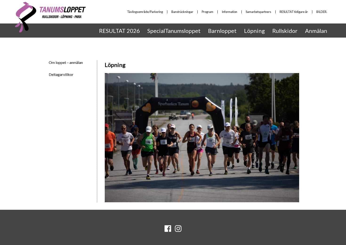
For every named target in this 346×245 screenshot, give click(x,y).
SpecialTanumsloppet (174, 30)
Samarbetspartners (258, 12)
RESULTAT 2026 (119, 30)
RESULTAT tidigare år (294, 12)
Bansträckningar (182, 12)
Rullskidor (285, 30)
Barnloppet (222, 30)
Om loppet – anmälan (66, 62)
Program (207, 12)
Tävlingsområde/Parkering (145, 12)
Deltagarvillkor (61, 74)
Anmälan (316, 30)
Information (229, 12)
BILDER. (321, 12)
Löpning (254, 30)
